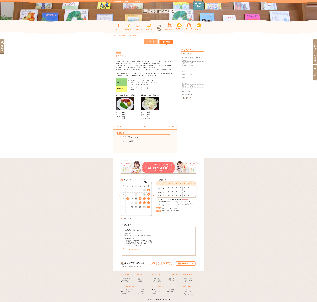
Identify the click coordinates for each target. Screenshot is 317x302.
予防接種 (140, 280)
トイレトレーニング (187, 89)
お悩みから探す (142, 278)
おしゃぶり (185, 68)
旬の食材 (130, 141)
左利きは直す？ (186, 83)
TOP (114, 35)
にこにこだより (188, 280)
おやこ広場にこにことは (159, 289)
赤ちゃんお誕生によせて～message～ (192, 57)
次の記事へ (171, 126)
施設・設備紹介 (157, 281)
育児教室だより (188, 278)
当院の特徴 (156, 278)
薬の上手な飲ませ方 (187, 94)
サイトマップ (187, 293)
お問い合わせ (141, 293)
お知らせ (186, 281)
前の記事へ (119, 126)
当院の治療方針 (126, 278)
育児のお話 (128, 35)
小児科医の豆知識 (121, 35)
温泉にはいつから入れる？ (189, 86)
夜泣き (183, 77)
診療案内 (124, 280)
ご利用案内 (141, 289)
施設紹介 (124, 293)
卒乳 (183, 80)
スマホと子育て (186, 91)
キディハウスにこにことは (129, 289)
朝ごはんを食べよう (134, 137)
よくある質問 (125, 281)
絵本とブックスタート (187, 74)
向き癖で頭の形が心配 (187, 63)
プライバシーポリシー (189, 295)
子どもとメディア (186, 60)
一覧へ (145, 126)
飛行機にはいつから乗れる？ (189, 65)
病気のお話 (171, 278)
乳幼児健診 (140, 281)
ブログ (185, 289)
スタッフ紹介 (156, 280)
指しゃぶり (185, 71)
